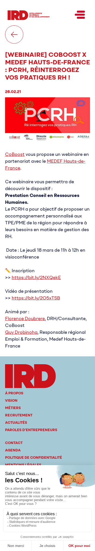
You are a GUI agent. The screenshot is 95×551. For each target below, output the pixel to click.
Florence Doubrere (25, 318)
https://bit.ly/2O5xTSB (36, 298)
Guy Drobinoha (21, 332)
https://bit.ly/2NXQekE (36, 277)
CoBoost (15, 154)
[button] (79, 15)
